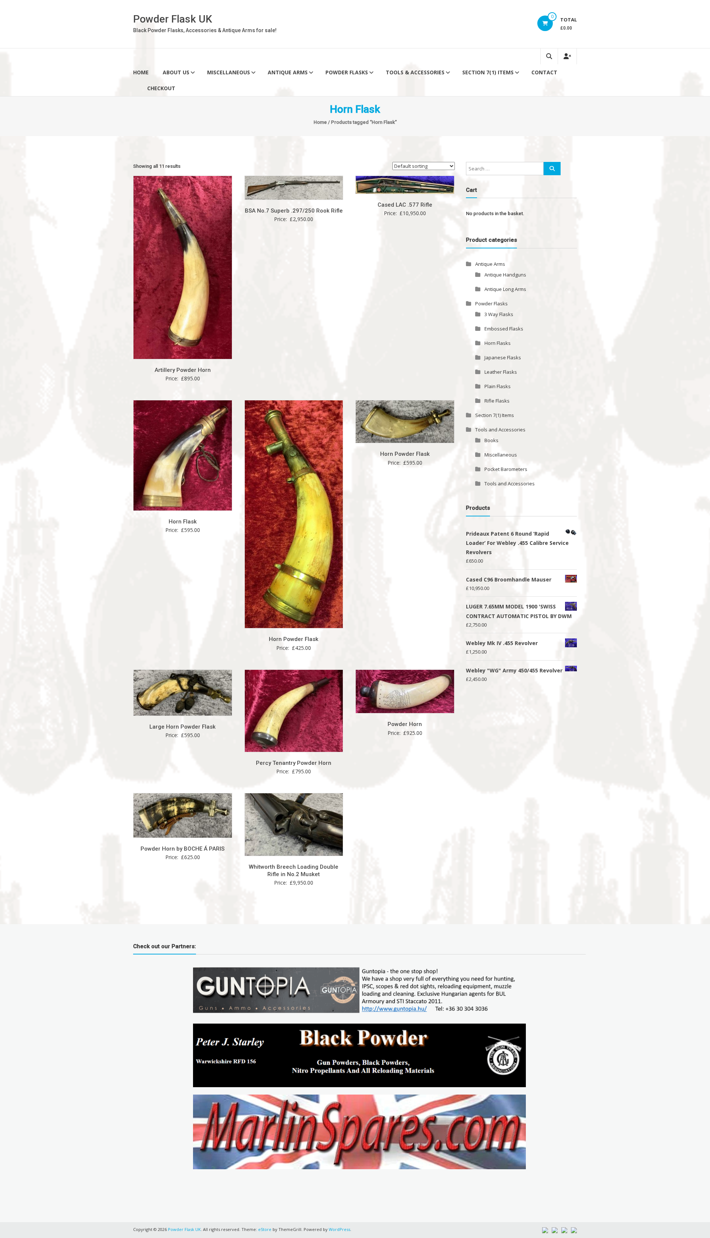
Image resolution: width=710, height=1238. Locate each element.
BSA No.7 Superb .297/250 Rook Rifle (294, 210)
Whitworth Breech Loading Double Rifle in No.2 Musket (293, 871)
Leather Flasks (500, 372)
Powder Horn (405, 724)
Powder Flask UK (172, 19)
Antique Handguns (505, 274)
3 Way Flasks (498, 314)
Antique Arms (288, 72)
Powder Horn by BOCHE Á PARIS (182, 848)
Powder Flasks (346, 72)
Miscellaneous (228, 72)
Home (141, 72)
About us (176, 72)
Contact (544, 72)
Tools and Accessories (500, 429)
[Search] (552, 168)
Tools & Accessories (415, 72)
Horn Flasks (497, 343)
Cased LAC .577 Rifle (405, 204)
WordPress (339, 1229)
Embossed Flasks (503, 328)
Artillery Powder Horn (183, 370)
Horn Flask (183, 521)
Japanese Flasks (502, 357)
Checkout (161, 88)
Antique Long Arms (505, 289)
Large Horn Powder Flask (182, 726)
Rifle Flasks (497, 400)
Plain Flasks (497, 386)
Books (491, 440)
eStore (264, 1229)
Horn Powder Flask (293, 639)
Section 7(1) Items (488, 72)
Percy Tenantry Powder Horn (293, 763)
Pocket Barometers (505, 469)
